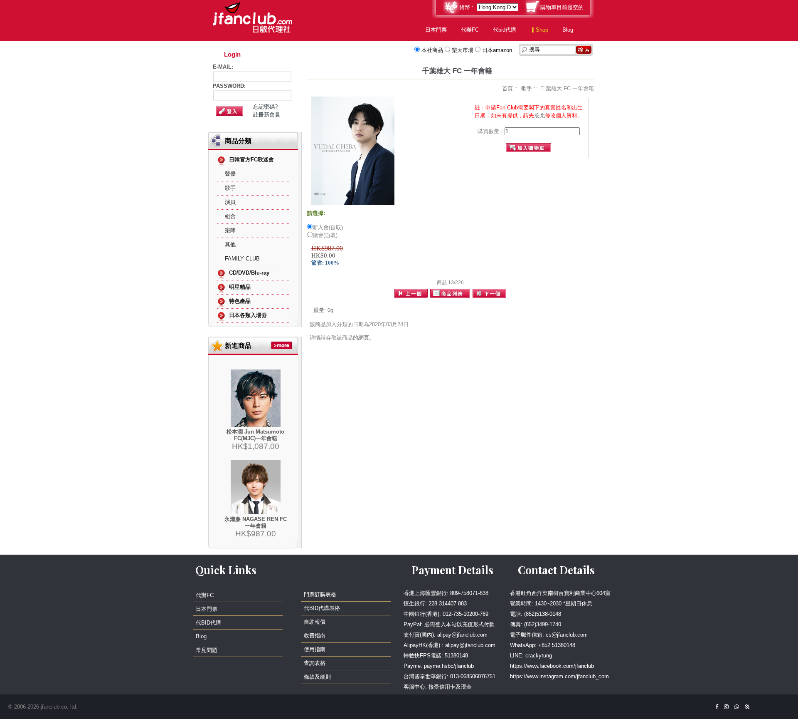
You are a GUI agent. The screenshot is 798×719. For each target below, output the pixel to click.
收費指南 (314, 635)
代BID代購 (208, 623)
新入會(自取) (328, 227)
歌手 (230, 188)
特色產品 (240, 301)
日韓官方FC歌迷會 (251, 159)
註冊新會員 (266, 115)
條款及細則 (317, 677)
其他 (230, 244)
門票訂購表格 (320, 594)
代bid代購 (504, 30)
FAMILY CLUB (242, 258)
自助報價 (314, 622)
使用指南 (314, 649)
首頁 (507, 88)
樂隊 (230, 230)
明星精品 (240, 287)
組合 (230, 216)
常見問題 (206, 650)
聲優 (230, 174)
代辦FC (470, 30)
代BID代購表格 (322, 608)
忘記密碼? (265, 107)
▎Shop (539, 30)
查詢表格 (314, 663)
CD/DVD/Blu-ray (249, 273)
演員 (230, 202)
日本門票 (436, 30)
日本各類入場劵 (248, 315)
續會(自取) (325, 235)
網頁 (363, 338)
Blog (567, 30)
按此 (539, 115)
